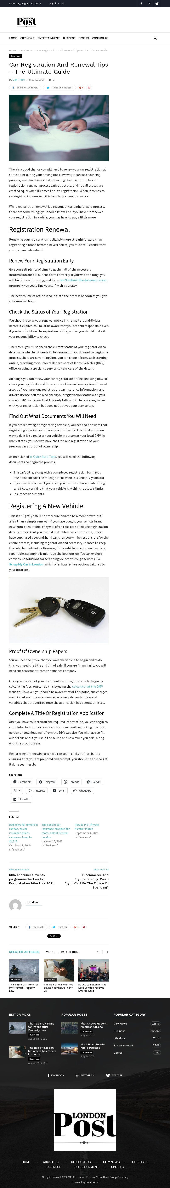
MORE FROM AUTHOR (62, 952)
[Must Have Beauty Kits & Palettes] (69, 1048)
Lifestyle (133, 1038)
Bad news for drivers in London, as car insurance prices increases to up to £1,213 (23, 833)
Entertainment (49, 38)
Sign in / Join (57, 3)
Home (13, 38)
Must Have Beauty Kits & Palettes (92, 1046)
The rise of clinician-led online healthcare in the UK (58, 987)
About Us (51, 1162)
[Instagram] (149, 3)
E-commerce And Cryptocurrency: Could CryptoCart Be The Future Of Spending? (86, 881)
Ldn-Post (18, 79)
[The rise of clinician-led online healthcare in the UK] (59, 970)
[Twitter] (157, 3)
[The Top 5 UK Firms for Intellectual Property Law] (24, 970)
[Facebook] (141, 3)
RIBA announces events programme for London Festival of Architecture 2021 (31, 879)
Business (69, 38)
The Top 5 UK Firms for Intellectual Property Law (23, 987)
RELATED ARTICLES (24, 952)
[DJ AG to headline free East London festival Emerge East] (93, 970)
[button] (155, 38)
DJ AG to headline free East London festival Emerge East (92, 987)
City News (27, 38)
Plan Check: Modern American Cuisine (93, 1025)
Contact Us (100, 38)
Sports (84, 38)
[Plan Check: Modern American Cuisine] (69, 1028)
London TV (92, 1182)
